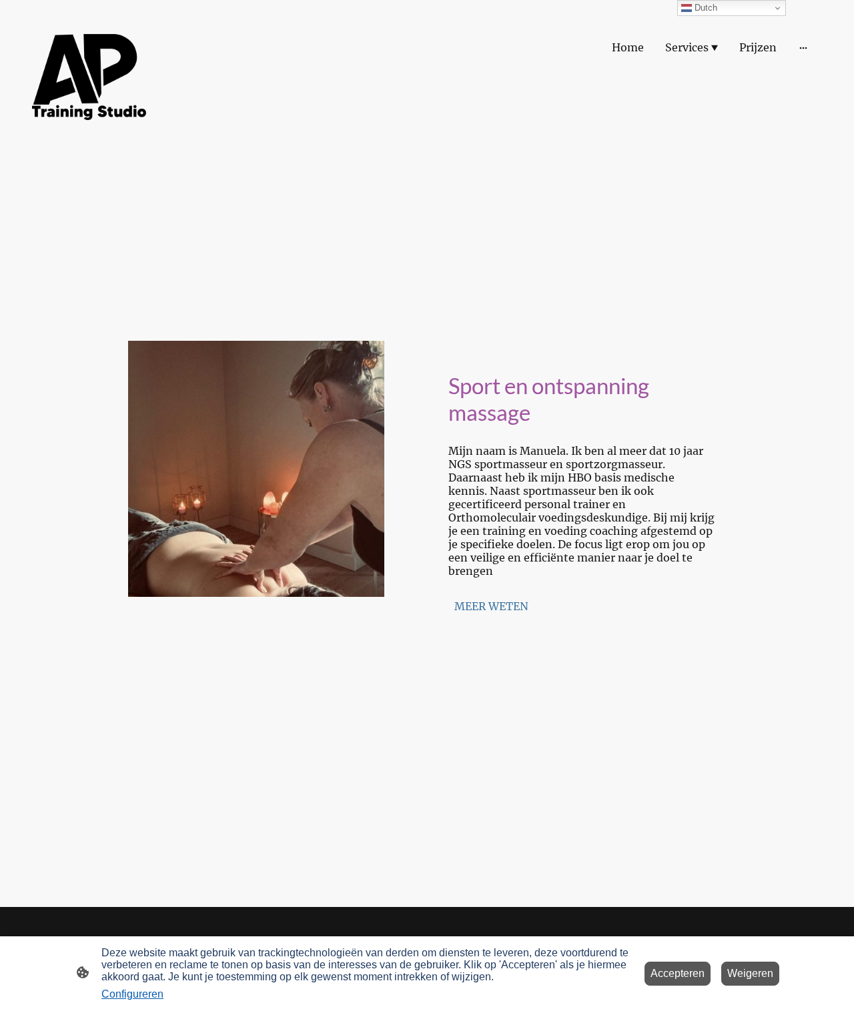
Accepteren (678, 973)
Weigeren (750, 973)
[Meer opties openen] (803, 47)
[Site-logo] (89, 77)
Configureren (132, 994)
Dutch (704, 8)
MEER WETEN (491, 606)
